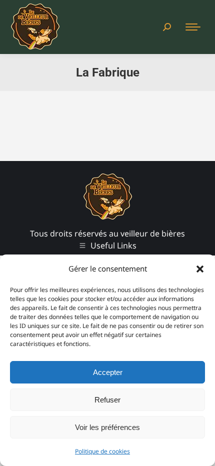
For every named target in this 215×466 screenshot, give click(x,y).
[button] (200, 269)
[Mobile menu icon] (193, 27)
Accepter (107, 372)
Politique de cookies (102, 451)
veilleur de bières (152, 233)
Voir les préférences (107, 427)
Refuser (107, 400)
